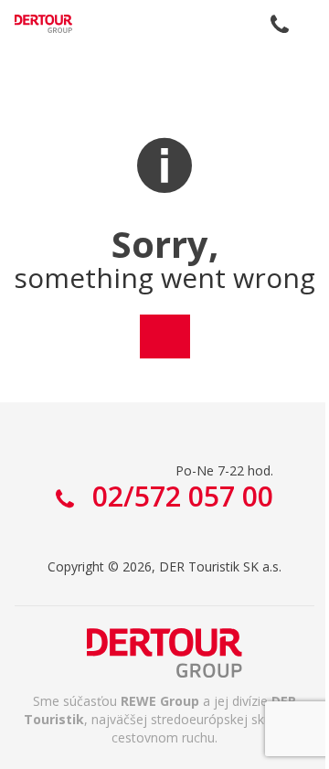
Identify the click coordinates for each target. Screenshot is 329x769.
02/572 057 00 (280, 24)
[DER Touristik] (164, 653)
